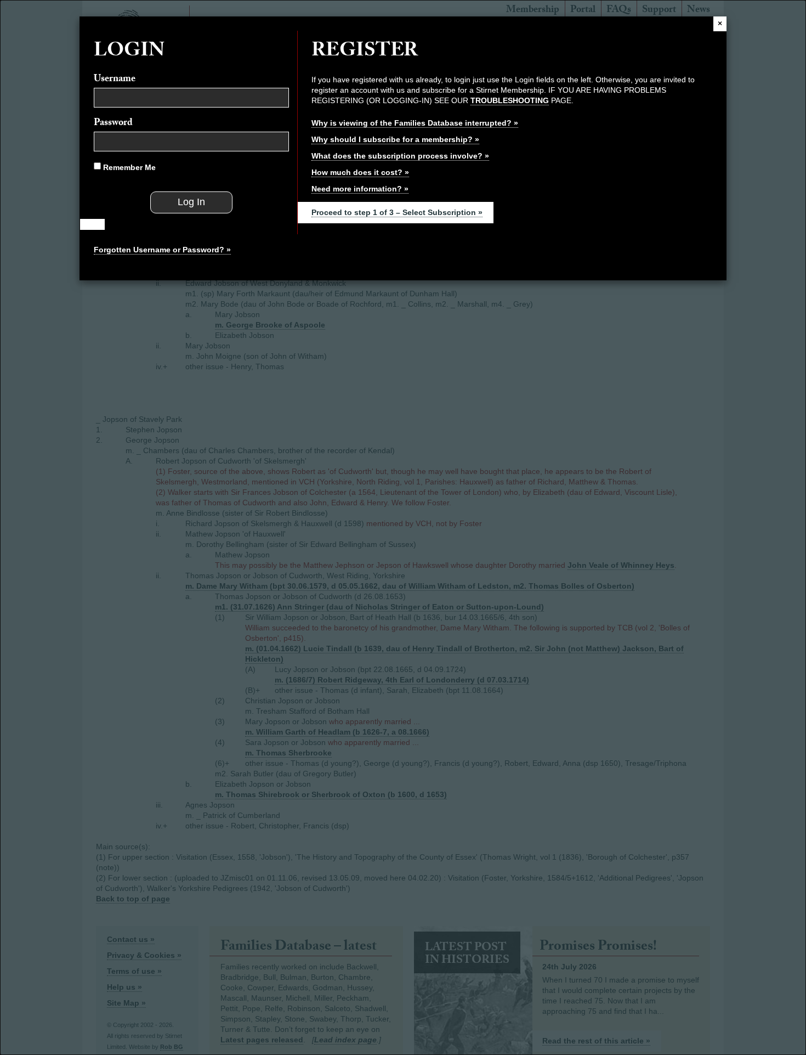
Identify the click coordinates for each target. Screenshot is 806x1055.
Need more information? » (359, 188)
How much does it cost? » (360, 172)
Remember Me (128, 167)
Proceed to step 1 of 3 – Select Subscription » (397, 212)
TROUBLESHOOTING (509, 100)
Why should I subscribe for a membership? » (395, 139)
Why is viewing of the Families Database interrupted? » (414, 123)
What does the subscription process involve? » (400, 155)
